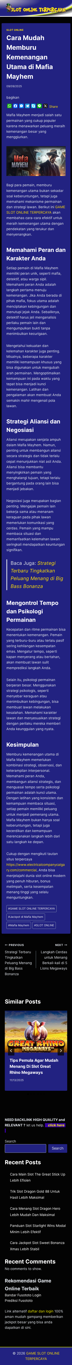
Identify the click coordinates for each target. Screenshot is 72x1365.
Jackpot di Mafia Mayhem (25, 916)
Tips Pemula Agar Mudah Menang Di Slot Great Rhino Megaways (34, 1066)
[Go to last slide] (11, 1051)
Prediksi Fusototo (19, 1301)
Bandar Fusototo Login (23, 1295)
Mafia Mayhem (18, 925)
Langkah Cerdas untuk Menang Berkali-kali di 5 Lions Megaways (53, 956)
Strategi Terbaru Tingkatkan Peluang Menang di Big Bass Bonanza (18, 959)
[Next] (61, 1051)
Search (10, 1141)
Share (53, 107)
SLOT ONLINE (15, 29)
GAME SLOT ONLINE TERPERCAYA (31, 908)
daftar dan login (40, 1311)
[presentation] (36, 1031)
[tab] (28, 1094)
